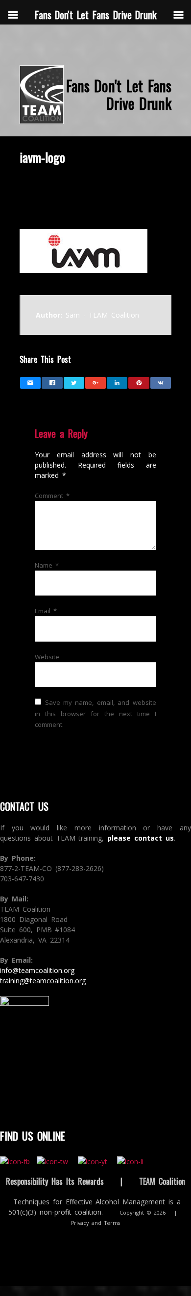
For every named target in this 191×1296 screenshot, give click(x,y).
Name (47, 565)
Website (47, 656)
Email (46, 610)
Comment (52, 495)
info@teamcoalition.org (37, 970)
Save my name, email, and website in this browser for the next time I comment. (95, 713)
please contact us (140, 838)
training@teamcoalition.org (43, 980)
